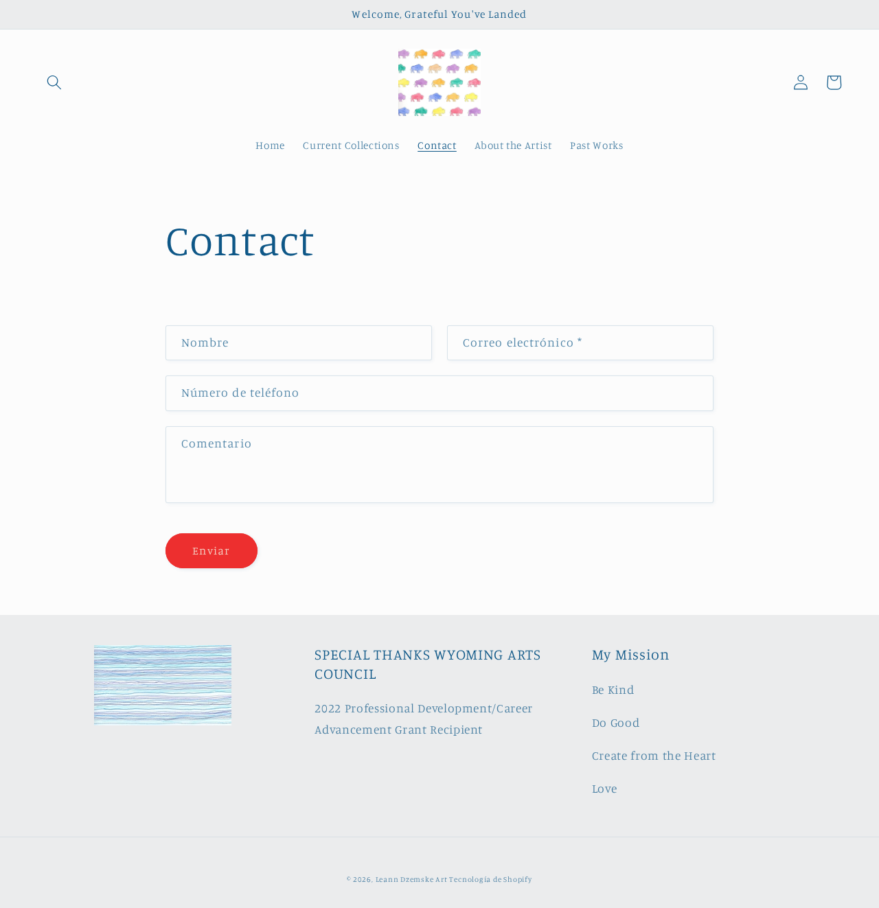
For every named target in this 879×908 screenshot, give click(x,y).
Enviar (211, 550)
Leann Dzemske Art (413, 879)
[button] (54, 82)
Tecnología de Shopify (490, 879)
